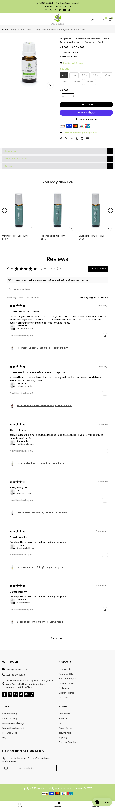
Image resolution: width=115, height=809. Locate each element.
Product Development (13, 728)
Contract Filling (9, 718)
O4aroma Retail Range (13, 723)
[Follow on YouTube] (64, 9)
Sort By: (84, 297)
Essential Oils (65, 669)
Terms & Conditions (68, 742)
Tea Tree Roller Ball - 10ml (52, 235)
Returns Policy (65, 733)
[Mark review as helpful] (105, 335)
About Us (63, 718)
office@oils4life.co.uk (68, 3)
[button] (60, 268)
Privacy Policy (65, 728)
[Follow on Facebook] (46, 9)
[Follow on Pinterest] (60, 9)
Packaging (64, 688)
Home (5, 29)
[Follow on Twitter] (50, 9)
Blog (4, 737)
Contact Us (64, 713)
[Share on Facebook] (61, 138)
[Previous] (4, 210)
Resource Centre (10, 733)
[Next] (110, 210)
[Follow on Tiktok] (69, 9)
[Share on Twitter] (66, 138)
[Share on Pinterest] (71, 138)
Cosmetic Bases (66, 683)
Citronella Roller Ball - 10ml (15, 235)
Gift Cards (64, 697)
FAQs (61, 723)
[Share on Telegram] (82, 138)
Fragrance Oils (66, 674)
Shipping (63, 737)
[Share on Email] (87, 138)
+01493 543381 (46, 3)
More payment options (86, 119)
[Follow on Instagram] (55, 9)
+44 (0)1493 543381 (15, 675)
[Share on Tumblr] (77, 138)
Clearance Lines (66, 693)
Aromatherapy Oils (68, 678)
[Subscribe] (51, 768)
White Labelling (9, 713)
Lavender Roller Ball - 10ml (91, 235)
